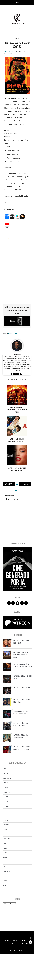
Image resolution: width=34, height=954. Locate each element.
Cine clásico (6, 801)
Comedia (5, 810)
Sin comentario (8, 53)
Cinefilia (15, 950)
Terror (5, 880)
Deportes (5, 820)
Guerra (5, 848)
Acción (5, 769)
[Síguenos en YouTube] (22, 603)
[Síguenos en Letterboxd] (26, 603)
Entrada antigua (26, 484)
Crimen (5, 815)
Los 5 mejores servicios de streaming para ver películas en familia (22, 655)
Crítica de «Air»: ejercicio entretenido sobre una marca (17, 440)
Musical (5, 862)
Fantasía (5, 843)
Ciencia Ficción (7, 792)
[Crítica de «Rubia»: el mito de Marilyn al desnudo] (17, 455)
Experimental (6, 838)
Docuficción (6, 824)
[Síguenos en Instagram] (17, 603)
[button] (17, 2)
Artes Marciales (7, 778)
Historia (5, 852)
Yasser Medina (9, 51)
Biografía (17, 39)
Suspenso (5, 876)
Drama (15, 333)
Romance (5, 866)
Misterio (5, 857)
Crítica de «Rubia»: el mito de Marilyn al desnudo (17, 469)
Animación (5, 773)
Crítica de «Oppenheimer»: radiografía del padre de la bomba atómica (17, 410)
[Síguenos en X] (13, 603)
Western (5, 885)
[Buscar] (17, 9)
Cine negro (6, 806)
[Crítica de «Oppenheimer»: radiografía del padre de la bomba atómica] (17, 394)
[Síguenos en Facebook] (9, 603)
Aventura (5, 783)
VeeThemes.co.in (23, 950)
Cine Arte (5, 796)
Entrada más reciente (8, 484)
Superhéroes (6, 871)
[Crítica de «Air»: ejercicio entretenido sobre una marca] (17, 426)
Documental (6, 829)
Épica (4, 890)
